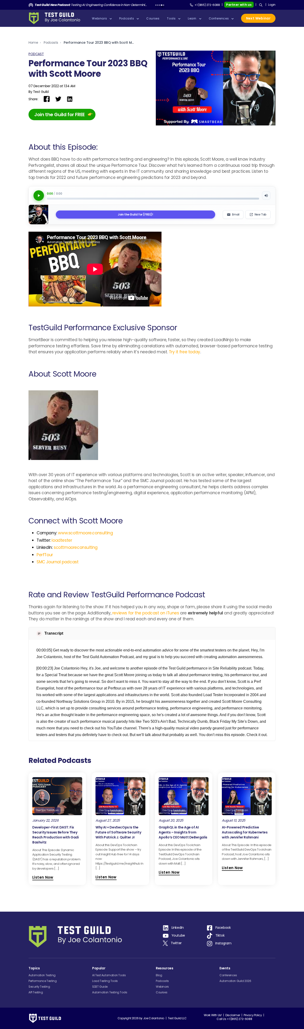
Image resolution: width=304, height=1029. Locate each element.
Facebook (223, 927)
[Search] (261, 5)
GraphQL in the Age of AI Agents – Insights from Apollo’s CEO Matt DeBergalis (183, 832)
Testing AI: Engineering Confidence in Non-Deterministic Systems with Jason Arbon (90, 5)
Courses (161, 992)
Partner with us (239, 5)
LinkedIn (177, 927)
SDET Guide (100, 987)
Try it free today (184, 352)
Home (33, 42)
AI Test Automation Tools (109, 975)
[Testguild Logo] (56, 18)
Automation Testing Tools (109, 992)
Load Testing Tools (105, 981)
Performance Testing (42, 981)
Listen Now (42, 877)
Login (272, 5)
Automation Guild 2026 (235, 981)
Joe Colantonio (153, 1018)
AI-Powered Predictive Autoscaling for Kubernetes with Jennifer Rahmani (245, 832)
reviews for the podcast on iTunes (145, 613)
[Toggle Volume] (266, 195)
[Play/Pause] (38, 195)
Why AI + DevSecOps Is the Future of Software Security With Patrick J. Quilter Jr (118, 832)
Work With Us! (213, 1015)
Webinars (162, 987)
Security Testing (39, 987)
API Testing (35, 992)
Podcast (36, 54)
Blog (159, 975)
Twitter (176, 943)
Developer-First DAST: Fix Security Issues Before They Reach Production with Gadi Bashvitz (55, 835)
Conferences (228, 975)
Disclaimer (232, 1015)
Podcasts (51, 42)
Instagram (223, 943)
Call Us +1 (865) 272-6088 (234, 1019)
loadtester (62, 540)
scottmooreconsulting (76, 547)
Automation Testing (42, 975)
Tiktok (220, 935)
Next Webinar (258, 18)
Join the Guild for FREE (59, 114)
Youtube (178, 935)
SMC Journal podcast (57, 562)
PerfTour (45, 555)
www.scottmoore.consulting (85, 533)
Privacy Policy (253, 1015)
